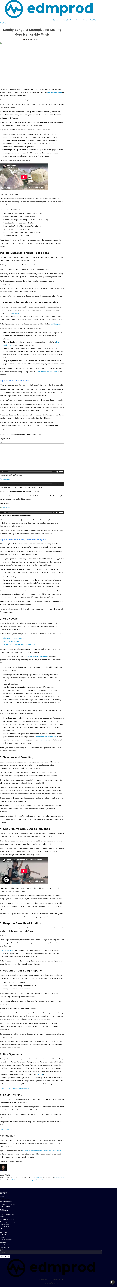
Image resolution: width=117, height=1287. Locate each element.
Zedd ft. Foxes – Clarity (11, 641)
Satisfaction (44, 656)
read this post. (56, 324)
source (40, 1074)
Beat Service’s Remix (54, 92)
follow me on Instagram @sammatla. (32, 1180)
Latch (11, 950)
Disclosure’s (4, 950)
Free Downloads (81, 20)
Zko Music (16, 313)
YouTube (93, 20)
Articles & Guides (67, 20)
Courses (55, 20)
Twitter (14, 1180)
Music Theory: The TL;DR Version (47, 372)
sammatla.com (59, 1178)
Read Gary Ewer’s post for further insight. (15, 1088)
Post (1, 1129)
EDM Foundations (36, 1178)
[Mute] (57, 472)
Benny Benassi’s (34, 656)
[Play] (2, 472)
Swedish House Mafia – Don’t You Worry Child (19, 644)
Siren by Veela (44, 740)
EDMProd (9, 1129)
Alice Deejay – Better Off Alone (14, 638)
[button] (5, 23)
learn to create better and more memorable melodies (41, 1151)
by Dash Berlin (46, 737)
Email (1, 1249)
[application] (32, 472)
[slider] (61, 471)
